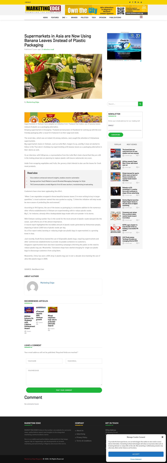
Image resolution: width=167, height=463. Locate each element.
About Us (80, 430)
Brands (74, 17)
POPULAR (117, 144)
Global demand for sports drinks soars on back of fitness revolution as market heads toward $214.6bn (130, 176)
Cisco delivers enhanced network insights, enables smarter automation (54, 178)
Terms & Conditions (84, 441)
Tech (94, 17)
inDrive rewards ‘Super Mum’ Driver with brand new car (130, 163)
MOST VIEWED (132, 144)
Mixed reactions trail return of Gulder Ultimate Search (52, 321)
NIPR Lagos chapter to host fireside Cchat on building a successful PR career (130, 227)
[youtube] (141, 2)
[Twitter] (129, 2)
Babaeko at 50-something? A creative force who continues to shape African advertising (130, 190)
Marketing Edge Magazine (33, 459)
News (45, 17)
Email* (111, 125)
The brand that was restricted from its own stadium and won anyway (130, 151)
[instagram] (135, 2)
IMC (64, 17)
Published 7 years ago (32, 49)
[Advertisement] (124, 81)
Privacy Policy (82, 437)
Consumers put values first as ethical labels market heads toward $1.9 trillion (129, 215)
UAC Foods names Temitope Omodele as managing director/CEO (130, 239)
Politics (84, 17)
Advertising (81, 434)
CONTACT (28, 2)
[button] (162, 437)
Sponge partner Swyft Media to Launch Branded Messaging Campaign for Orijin (57, 181)
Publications (115, 17)
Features (55, 17)
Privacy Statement (136, 459)
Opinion (102, 17)
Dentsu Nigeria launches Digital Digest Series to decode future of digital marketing (130, 202)
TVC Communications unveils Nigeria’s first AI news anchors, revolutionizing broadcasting (61, 184)
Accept (136, 454)
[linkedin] (138, 2)
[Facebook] (133, 2)
